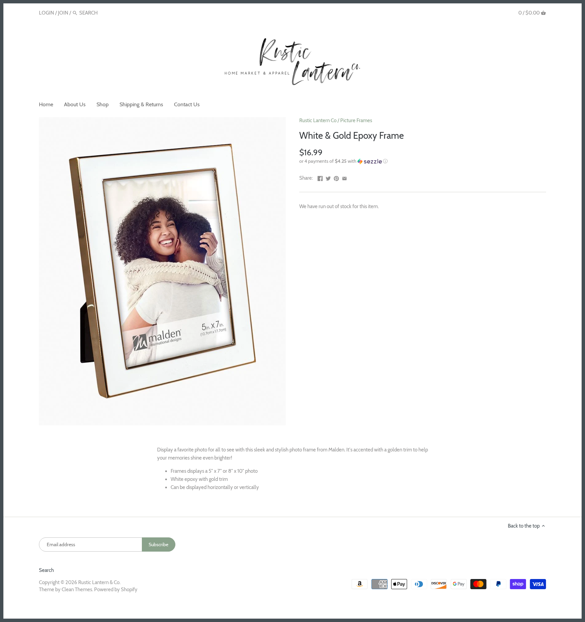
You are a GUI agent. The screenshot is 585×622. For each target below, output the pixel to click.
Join (63, 13)
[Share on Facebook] (320, 177)
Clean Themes (77, 589)
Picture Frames (356, 120)
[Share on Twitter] (328, 177)
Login (46, 13)
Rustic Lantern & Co (99, 582)
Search (46, 570)
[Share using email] (344, 177)
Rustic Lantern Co (318, 120)
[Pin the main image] (336, 177)
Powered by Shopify (115, 589)
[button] (422, 161)
